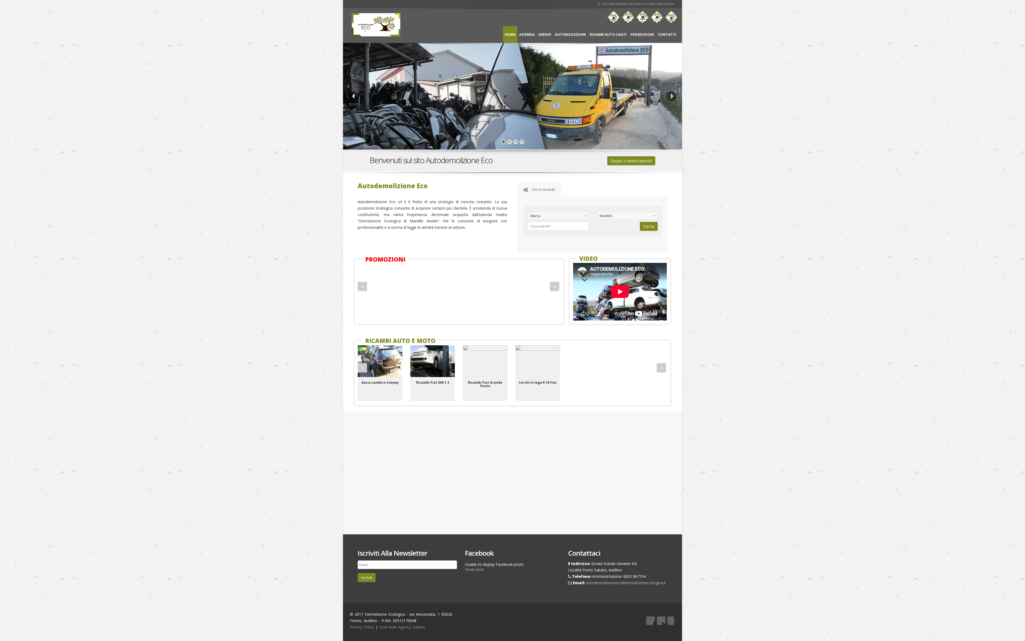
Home (510, 34)
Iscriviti (366, 577)
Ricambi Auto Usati (608, 34)
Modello (606, 215)
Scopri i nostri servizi (631, 161)
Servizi (544, 34)
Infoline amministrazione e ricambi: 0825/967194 (638, 4)
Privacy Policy (362, 627)
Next (554, 286)
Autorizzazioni (570, 34)
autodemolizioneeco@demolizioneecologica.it (626, 582)
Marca (535, 215)
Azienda (527, 34)
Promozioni (642, 34)
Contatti (667, 34)
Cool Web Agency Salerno (402, 627)
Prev (362, 286)
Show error (474, 569)
